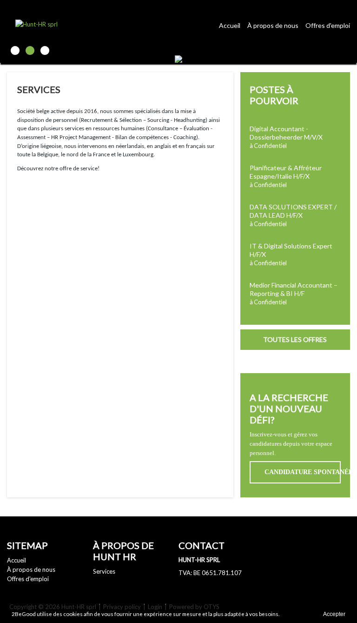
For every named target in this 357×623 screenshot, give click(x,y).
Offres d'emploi (327, 25)
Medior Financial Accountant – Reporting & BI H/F (293, 289)
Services (104, 571)
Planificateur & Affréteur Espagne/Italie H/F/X (286, 172)
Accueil (229, 25)
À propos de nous (272, 25)
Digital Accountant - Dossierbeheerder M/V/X (286, 133)
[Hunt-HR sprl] (67, 24)
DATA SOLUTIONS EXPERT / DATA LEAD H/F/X (293, 211)
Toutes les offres (295, 339)
